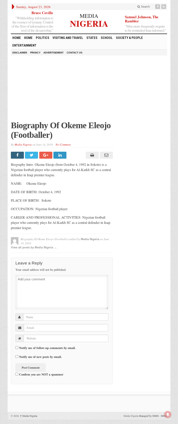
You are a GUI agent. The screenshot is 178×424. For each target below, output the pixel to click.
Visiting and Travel (68, 38)
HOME (16, 38)
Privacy (35, 52)
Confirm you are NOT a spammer (40, 374)
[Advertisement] (89, 90)
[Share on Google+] (46, 155)
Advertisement (53, 52)
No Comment (63, 144)
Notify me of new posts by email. (40, 357)
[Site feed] (164, 6)
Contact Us (74, 52)
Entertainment (24, 45)
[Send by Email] (106, 155)
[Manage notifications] (167, 414)
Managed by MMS (149, 415)
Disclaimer (19, 52)
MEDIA (89, 15)
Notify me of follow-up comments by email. (47, 348)
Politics (42, 38)
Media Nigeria (23, 144)
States (91, 38)
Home (28, 38)
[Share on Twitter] (32, 155)
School (107, 38)
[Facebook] (158, 6)
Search (145, 6)
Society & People (129, 38)
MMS (164, 415)
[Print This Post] (91, 155)
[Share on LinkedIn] (60, 155)
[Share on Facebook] (18, 155)
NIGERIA (89, 23)
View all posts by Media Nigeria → (34, 247)
